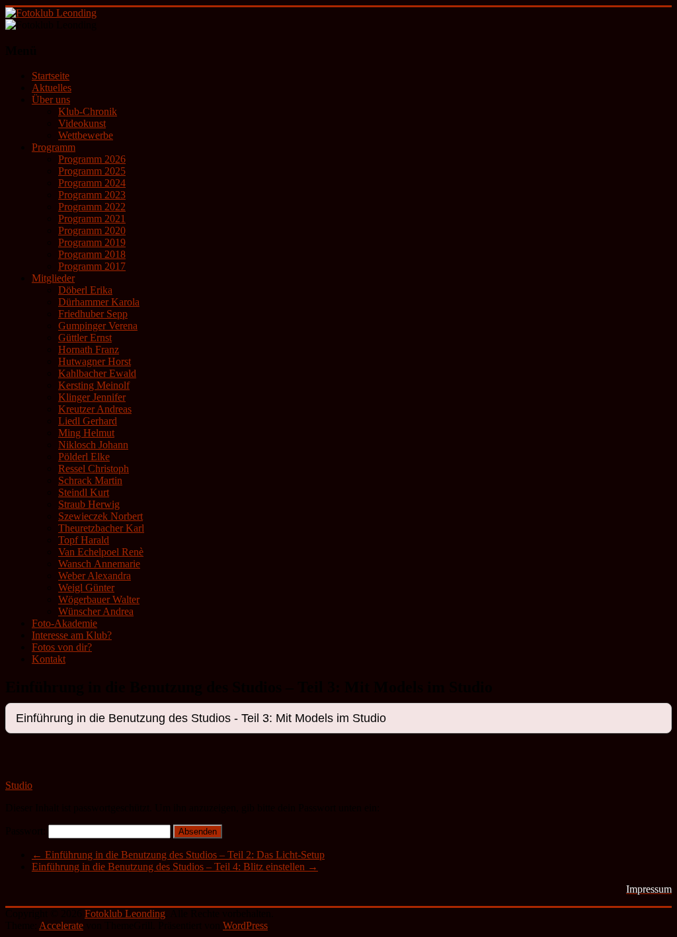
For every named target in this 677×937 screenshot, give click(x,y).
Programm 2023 (92, 194)
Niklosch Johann (93, 444)
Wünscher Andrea (96, 611)
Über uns (51, 99)
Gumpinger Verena (98, 325)
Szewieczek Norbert (100, 516)
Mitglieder (53, 278)
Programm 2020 (92, 230)
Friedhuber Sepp (93, 313)
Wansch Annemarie (99, 563)
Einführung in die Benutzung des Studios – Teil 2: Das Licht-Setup (178, 854)
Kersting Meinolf (94, 385)
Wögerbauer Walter (98, 599)
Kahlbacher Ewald (97, 373)
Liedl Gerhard (87, 421)
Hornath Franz (88, 349)
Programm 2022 (92, 206)
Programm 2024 (92, 182)
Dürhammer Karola (98, 301)
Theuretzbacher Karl (101, 528)
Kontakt (48, 659)
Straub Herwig (89, 504)
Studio (18, 785)
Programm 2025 (92, 171)
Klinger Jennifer (92, 397)
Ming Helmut (86, 432)
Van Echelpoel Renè (100, 551)
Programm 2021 (92, 218)
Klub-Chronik (87, 111)
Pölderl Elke (84, 456)
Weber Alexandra (94, 575)
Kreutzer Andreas (95, 409)
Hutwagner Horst (94, 361)
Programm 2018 (92, 254)
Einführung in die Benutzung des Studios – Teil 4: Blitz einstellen (175, 866)
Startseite (50, 75)
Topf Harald (83, 540)
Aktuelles (51, 87)
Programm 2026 (92, 159)
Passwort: (26, 830)
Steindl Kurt (83, 492)
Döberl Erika (85, 290)
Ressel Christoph (93, 468)
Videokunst (82, 123)
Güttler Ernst (85, 337)
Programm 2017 (92, 266)
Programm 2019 (92, 242)
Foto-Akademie (64, 623)
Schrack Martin (90, 480)
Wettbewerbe (85, 135)
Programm (53, 147)
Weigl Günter (86, 587)
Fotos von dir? (62, 647)
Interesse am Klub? (72, 635)
